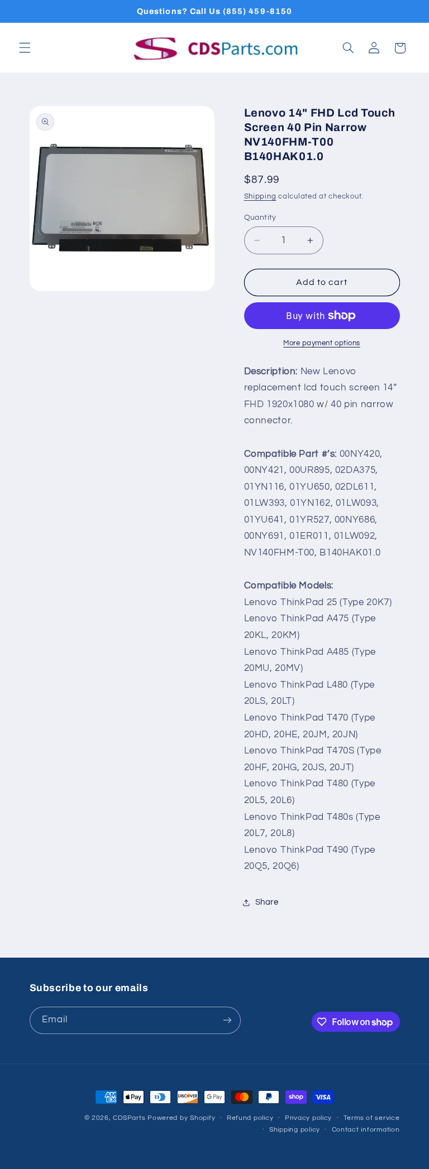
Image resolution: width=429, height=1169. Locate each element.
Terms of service (372, 1118)
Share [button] (267, 902)
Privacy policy (308, 1118)
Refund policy (250, 1118)
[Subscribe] (227, 1020)
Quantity (260, 217)
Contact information (366, 1130)
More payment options (321, 343)
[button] (24, 48)
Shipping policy (294, 1130)
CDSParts (129, 1118)
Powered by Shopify (181, 1118)
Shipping (260, 196)
